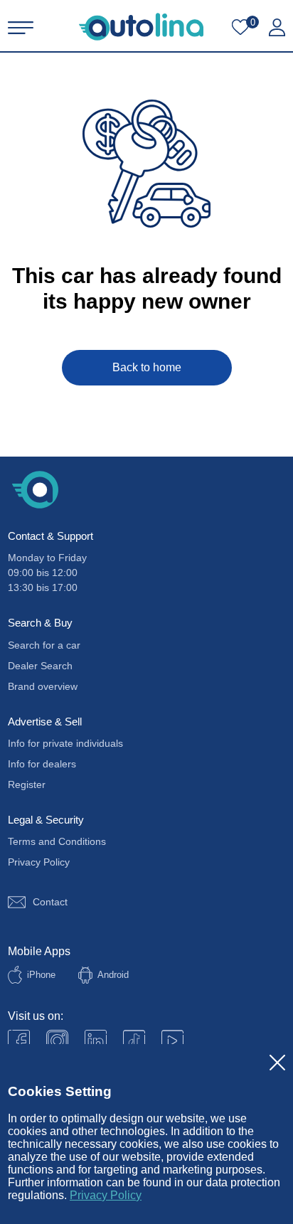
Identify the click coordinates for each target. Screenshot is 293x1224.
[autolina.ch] (141, 27)
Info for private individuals (65, 743)
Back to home (146, 367)
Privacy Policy (106, 1195)
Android (113, 974)
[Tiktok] (134, 1041)
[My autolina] (277, 28)
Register (27, 784)
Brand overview (43, 686)
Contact (50, 902)
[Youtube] (57, 1041)
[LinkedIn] (96, 1041)
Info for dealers (42, 764)
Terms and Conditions (57, 841)
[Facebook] (19, 1041)
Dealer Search (40, 665)
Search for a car (44, 645)
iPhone (41, 974)
